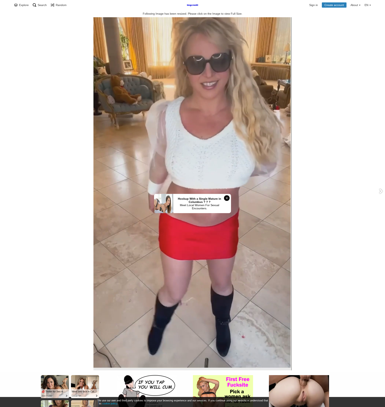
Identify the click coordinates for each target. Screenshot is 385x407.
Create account (334, 5)
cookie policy (109, 403)
